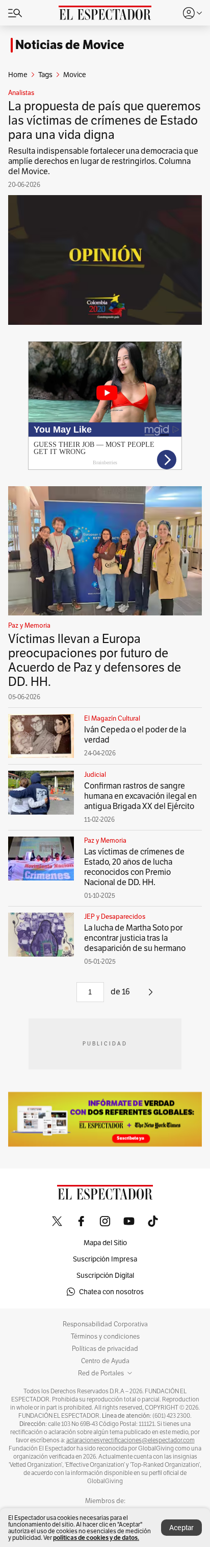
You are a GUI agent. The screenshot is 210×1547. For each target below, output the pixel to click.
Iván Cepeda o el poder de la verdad (135, 734)
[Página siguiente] (150, 995)
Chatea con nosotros (111, 1291)
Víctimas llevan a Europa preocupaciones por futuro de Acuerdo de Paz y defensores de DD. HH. (94, 660)
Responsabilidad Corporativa (105, 1324)
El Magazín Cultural (112, 719)
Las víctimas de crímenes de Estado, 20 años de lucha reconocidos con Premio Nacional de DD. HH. (134, 867)
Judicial (95, 775)
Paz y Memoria (29, 626)
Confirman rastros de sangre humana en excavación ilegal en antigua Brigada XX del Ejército (140, 796)
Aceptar (181, 1527)
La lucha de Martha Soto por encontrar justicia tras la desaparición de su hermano (135, 938)
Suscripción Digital (105, 1275)
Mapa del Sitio (105, 1242)
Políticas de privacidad (105, 1348)
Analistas (21, 93)
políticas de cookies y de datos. (96, 1537)
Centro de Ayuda (105, 1361)
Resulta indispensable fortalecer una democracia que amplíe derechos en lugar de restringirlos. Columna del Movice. (103, 161)
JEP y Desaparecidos (114, 917)
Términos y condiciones (105, 1336)
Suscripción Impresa (105, 1259)
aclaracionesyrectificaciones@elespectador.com (130, 1440)
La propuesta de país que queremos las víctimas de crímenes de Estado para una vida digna (104, 120)
